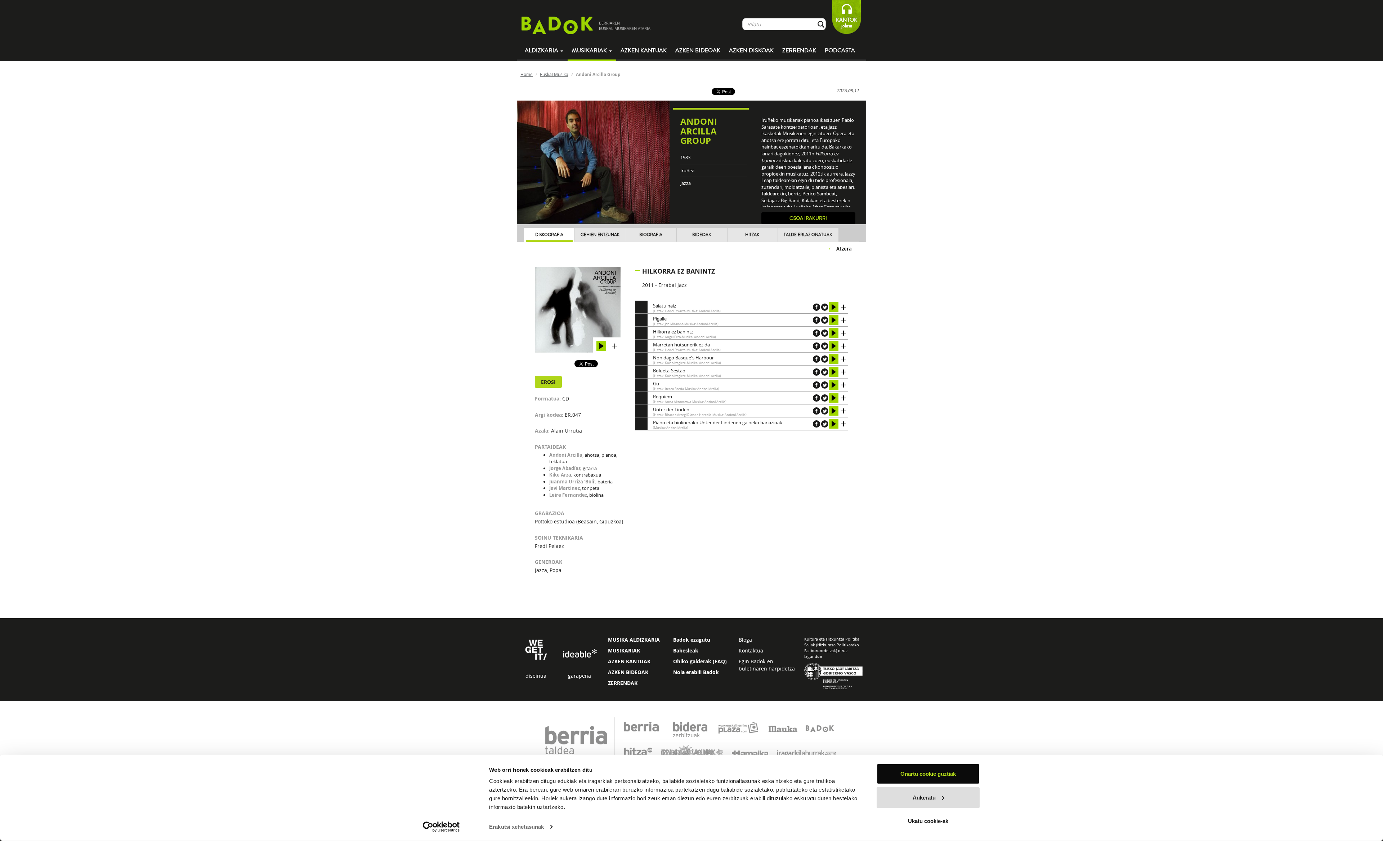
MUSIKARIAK (624, 650)
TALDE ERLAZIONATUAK (808, 235)
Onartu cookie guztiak (928, 774)
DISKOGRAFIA (549, 235)
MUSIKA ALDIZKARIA (634, 639)
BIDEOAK (701, 235)
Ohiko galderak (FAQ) (700, 661)
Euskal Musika (554, 74)
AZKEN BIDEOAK (628, 672)
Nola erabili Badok (696, 672)
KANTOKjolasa (846, 23)
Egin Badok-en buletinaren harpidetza (767, 665)
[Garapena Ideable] (579, 653)
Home (526, 74)
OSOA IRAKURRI (808, 218)
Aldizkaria (542, 50)
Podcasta (840, 50)
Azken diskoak (751, 50)
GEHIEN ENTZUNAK (600, 235)
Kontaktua (751, 650)
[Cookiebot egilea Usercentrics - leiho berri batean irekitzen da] (441, 827)
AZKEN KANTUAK (629, 661)
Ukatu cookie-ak (928, 821)
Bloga (745, 639)
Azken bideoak (697, 50)
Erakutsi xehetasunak (516, 827)
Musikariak (590, 50)
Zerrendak (799, 50)
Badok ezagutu (691, 639)
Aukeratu (924, 797)
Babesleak (685, 650)
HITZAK (752, 235)
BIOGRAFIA (650, 235)
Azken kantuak (644, 50)
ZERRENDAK (622, 683)
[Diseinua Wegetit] (536, 649)
